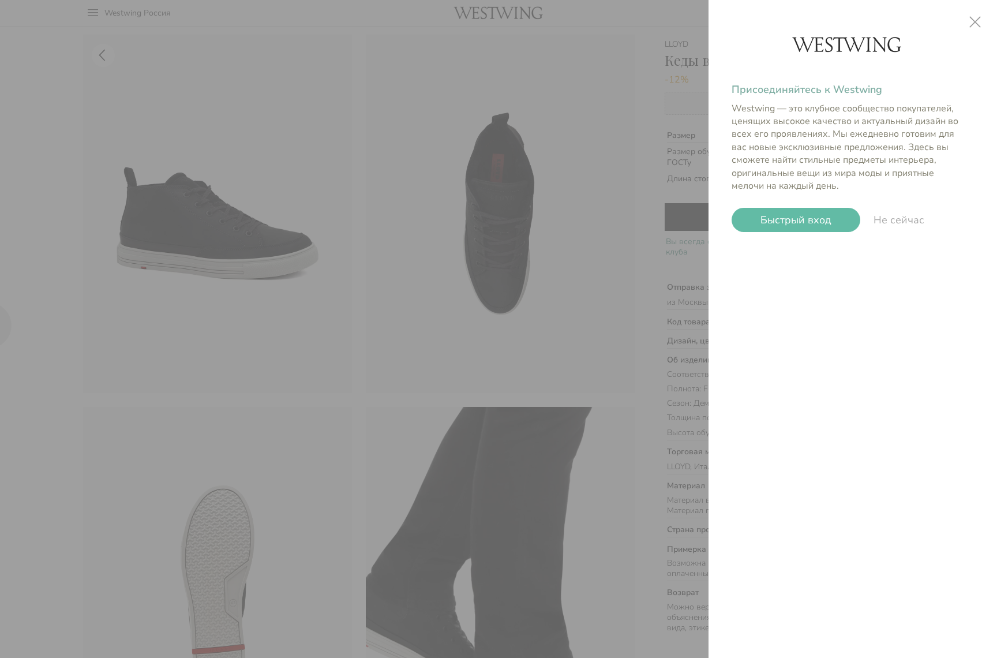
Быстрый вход (795, 220)
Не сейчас (899, 220)
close (975, 22)
